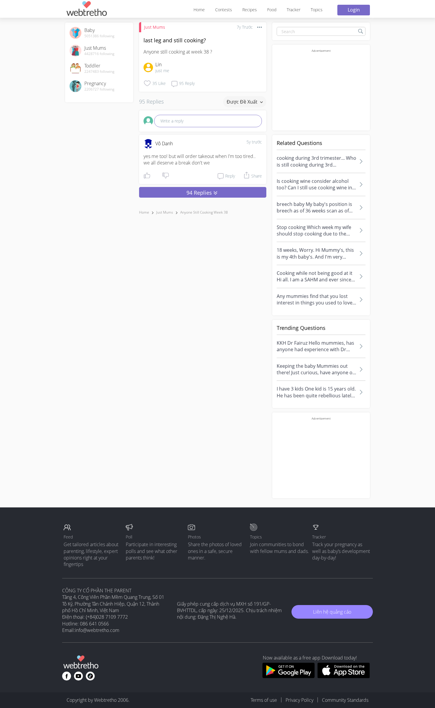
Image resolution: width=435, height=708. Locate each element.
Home (199, 9)
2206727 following (99, 89)
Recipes (249, 9)
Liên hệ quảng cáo (332, 612)
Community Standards (345, 700)
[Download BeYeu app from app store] (344, 676)
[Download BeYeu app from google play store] (288, 676)
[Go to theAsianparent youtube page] (78, 676)
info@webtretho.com (97, 630)
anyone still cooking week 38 (204, 212)
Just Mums (154, 27)
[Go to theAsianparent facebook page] (66, 676)
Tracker (293, 9)
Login (354, 10)
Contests (223, 9)
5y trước (254, 142)
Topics (317, 9)
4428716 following (99, 53)
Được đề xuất (243, 102)
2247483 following (99, 71)
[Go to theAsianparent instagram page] (90, 676)
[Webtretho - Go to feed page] (86, 9)
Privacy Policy (299, 700)
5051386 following (99, 36)
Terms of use (264, 700)
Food (271, 9)
